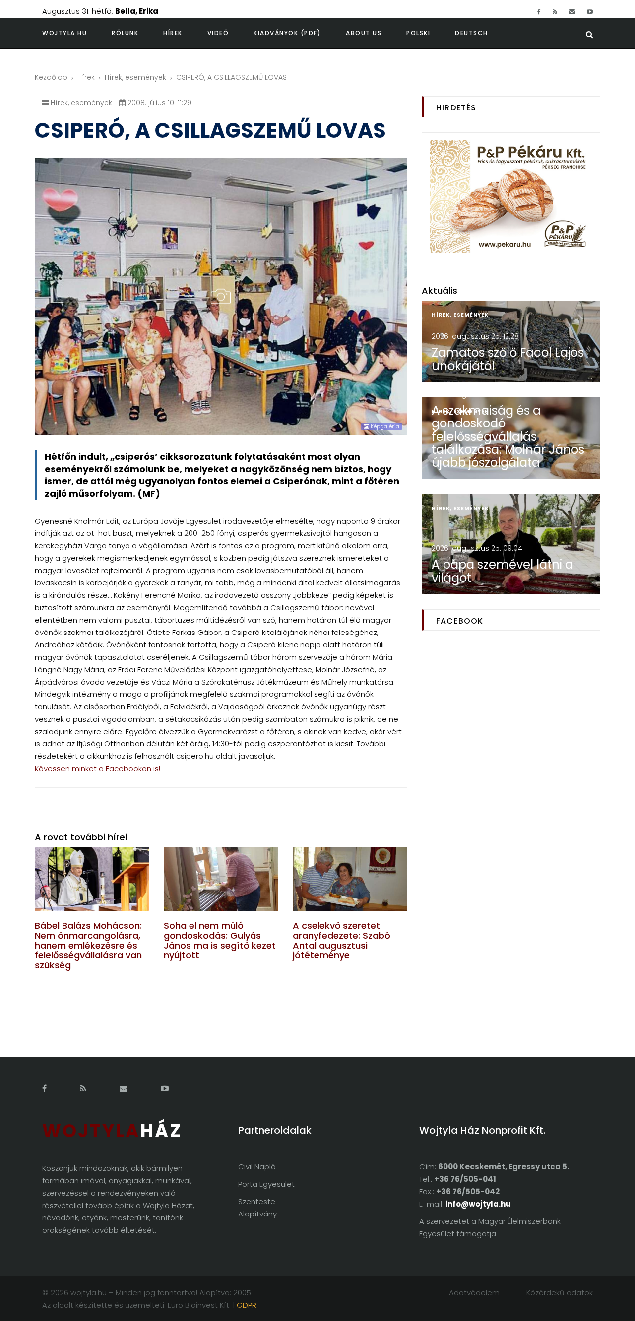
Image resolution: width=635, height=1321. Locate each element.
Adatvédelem (474, 1292)
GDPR (246, 1305)
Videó (218, 33)
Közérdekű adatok (559, 1292)
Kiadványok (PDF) (287, 33)
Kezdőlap (51, 77)
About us (363, 33)
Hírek (173, 33)
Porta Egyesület (266, 1184)
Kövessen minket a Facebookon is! (97, 768)
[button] (137, 33)
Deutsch (471, 33)
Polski (418, 33)
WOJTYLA (112, 1131)
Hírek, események (135, 77)
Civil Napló (257, 1167)
